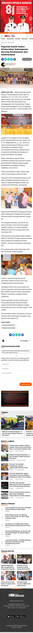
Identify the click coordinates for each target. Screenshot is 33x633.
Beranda (3, 42)
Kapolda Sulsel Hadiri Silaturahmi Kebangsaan (9, 328)
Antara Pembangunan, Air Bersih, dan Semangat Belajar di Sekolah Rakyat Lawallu (18, 532)
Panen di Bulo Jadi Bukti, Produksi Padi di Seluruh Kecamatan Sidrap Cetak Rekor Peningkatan (8, 586)
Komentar (28, 59)
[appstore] (11, 616)
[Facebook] (2, 59)
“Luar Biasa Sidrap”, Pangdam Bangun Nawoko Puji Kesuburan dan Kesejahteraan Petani (18, 541)
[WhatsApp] (8, 59)
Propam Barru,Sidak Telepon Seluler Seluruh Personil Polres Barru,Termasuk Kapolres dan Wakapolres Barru (20, 448)
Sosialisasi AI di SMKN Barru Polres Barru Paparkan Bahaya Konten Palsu (17, 524)
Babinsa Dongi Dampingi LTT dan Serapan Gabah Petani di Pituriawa (12, 433)
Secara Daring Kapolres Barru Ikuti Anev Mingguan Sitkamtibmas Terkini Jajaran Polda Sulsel (20, 494)
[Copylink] (14, 59)
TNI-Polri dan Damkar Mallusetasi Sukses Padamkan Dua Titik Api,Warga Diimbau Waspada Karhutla (20, 485)
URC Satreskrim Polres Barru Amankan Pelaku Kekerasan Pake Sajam (18, 508)
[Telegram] (11, 59)
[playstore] (21, 616)
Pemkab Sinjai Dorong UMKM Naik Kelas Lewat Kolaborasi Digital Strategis (24, 585)
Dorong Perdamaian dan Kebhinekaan (9, 325)
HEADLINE (11, 42)
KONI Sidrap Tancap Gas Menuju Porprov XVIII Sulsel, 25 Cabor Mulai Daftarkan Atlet (17, 516)
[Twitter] (5, 59)
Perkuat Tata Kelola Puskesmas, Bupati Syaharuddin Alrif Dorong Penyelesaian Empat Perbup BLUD (19, 467)
